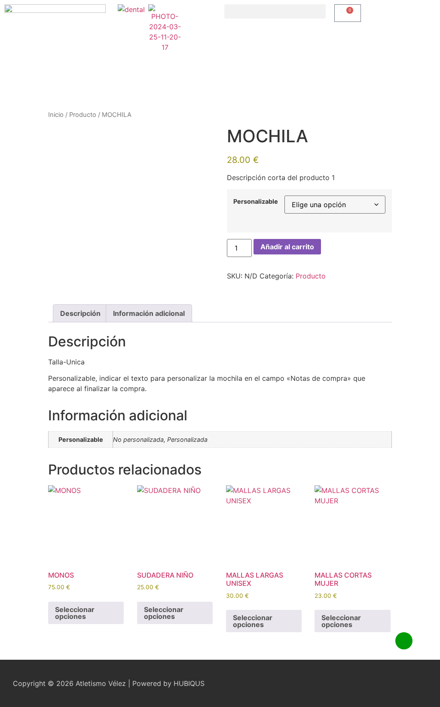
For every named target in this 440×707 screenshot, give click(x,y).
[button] (275, 11)
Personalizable (255, 202)
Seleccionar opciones (75, 613)
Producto (82, 115)
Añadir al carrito (287, 246)
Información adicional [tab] (149, 313)
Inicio (56, 115)
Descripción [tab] (80, 313)
